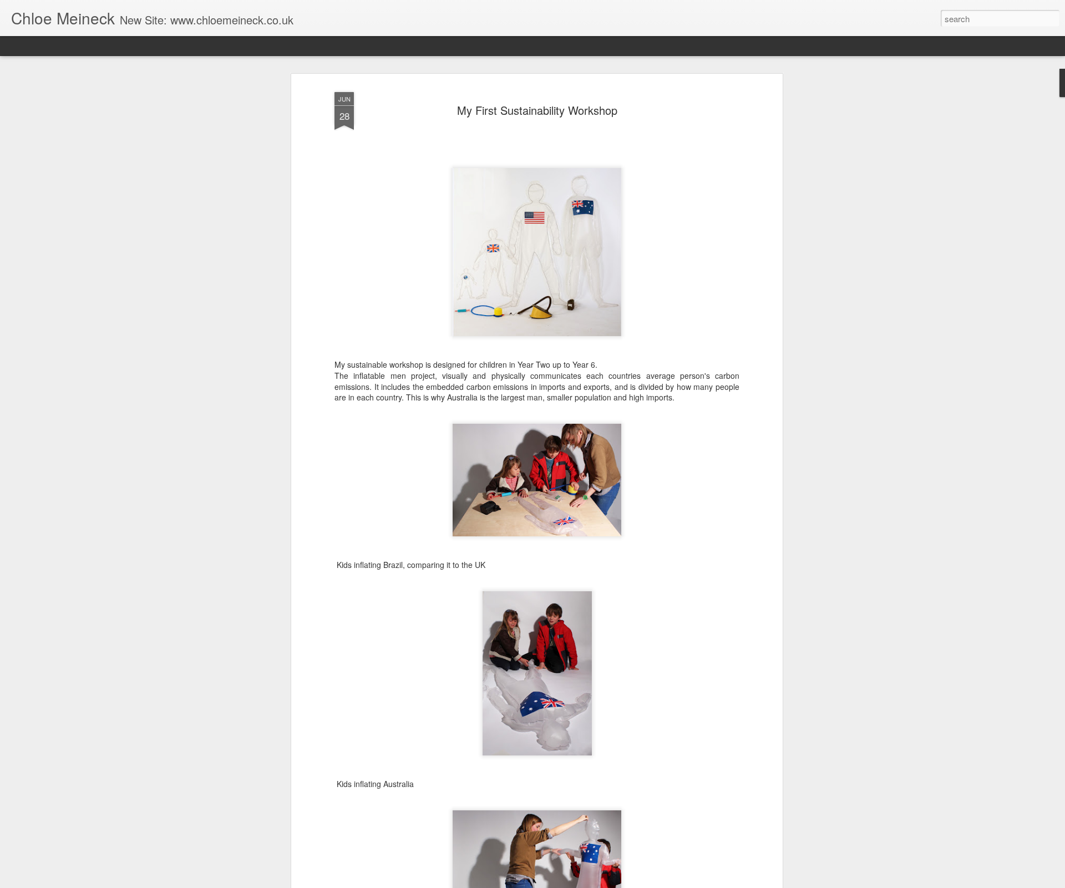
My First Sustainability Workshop (537, 110)
